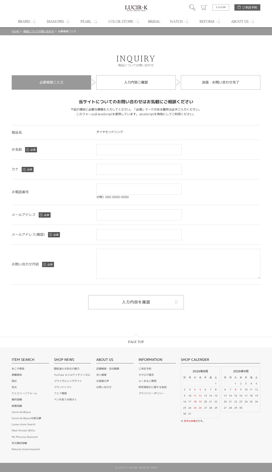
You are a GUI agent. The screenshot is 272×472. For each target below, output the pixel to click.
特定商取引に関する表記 (153, 387)
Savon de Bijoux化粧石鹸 (26, 418)
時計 (14, 381)
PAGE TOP (136, 342)
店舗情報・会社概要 (107, 368)
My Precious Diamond (25, 437)
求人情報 (101, 375)
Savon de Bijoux (21, 412)
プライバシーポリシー (151, 393)
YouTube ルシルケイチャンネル (72, 375)
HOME (15, 31)
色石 (14, 387)
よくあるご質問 (147, 381)
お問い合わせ (104, 387)
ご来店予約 (249, 7)
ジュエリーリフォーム (24, 393)
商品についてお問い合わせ (38, 31)
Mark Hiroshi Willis (23, 430)
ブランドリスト (63, 387)
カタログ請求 (146, 375)
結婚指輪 (17, 406)
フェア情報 (60, 393)
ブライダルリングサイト (68, 381)
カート (204, 7)
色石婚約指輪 (19, 443)
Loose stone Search (23, 424)
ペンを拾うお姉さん (65, 399)
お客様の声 (102, 381)
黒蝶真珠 (17, 375)
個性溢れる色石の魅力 (66, 368)
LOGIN (221, 7)
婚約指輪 (17, 399)
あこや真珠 (18, 368)
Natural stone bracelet (26, 449)
